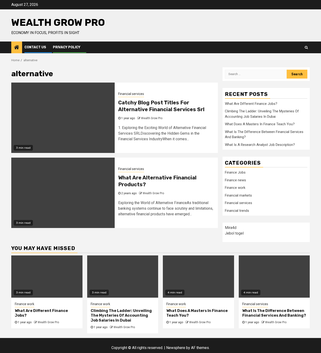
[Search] (306, 47)
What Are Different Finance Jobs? (251, 104)
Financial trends (237, 211)
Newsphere (175, 347)
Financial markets (238, 195)
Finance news (235, 180)
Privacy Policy (66, 47)
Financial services (131, 94)
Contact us (35, 47)
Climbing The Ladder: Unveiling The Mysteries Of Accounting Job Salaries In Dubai (121, 315)
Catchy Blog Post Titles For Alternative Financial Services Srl (161, 106)
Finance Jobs (235, 172)
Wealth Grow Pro (58, 22)
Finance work (235, 188)
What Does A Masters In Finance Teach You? (260, 124)
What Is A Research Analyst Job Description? (260, 145)
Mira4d (230, 227)
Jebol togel (234, 233)
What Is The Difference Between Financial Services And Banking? (274, 313)
